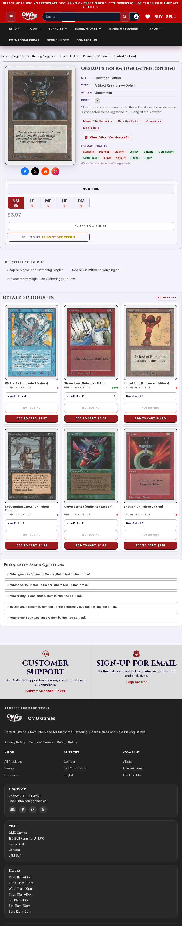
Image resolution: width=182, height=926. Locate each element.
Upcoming (11, 775)
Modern (119, 151)
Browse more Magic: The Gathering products (41, 279)
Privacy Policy (14, 742)
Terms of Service (41, 742)
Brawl (107, 157)
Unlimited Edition (68, 56)
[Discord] (12, 809)
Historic (121, 157)
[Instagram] (33, 809)
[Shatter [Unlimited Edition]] (150, 465)
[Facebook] (22, 809)
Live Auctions (132, 768)
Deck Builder (132, 775)
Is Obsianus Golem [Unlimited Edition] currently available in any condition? (63, 606)
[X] (43, 809)
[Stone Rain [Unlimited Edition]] (91, 342)
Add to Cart (31, 418)
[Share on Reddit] (45, 171)
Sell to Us (49, 237)
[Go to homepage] (29, 16)
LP (35, 203)
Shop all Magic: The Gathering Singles (35, 270)
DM (83, 203)
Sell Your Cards (75, 768)
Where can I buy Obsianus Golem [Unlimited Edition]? (48, 617)
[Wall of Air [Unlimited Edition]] (31, 342)
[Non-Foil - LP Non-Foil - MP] (91, 396)
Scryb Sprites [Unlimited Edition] (88, 506)
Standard (88, 151)
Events (9, 768)
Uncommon (153, 121)
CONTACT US (86, 40)
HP (67, 203)
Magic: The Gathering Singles (32, 56)
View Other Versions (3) (109, 137)
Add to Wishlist (93, 226)
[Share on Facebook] (25, 171)
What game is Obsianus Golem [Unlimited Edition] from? (50, 574)
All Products (13, 761)
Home (4, 56)
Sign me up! (136, 682)
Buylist (68, 775)
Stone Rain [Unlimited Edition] (86, 383)
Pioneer (104, 151)
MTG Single (91, 127)
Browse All (167, 297)
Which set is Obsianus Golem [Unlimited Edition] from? (49, 585)
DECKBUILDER (58, 40)
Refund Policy (67, 742)
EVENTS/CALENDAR (24, 40)
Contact (69, 761)
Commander (166, 151)
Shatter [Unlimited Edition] (143, 506)
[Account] (136, 17)
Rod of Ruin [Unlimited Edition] (146, 383)
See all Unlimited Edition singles (95, 270)
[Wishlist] (148, 17)
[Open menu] (11, 17)
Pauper (135, 157)
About (127, 761)
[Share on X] (35, 171)
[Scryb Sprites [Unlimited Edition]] (91, 465)
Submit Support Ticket (45, 691)
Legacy (134, 151)
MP (51, 203)
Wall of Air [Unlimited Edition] (26, 383)
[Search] (125, 17)
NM (18, 203)
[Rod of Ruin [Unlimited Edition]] (150, 342)
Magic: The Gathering (97, 121)
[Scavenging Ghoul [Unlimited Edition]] (31, 465)
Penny (149, 157)
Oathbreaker (91, 157)
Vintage (148, 151)
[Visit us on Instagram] (55, 171)
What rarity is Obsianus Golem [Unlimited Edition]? (46, 596)
